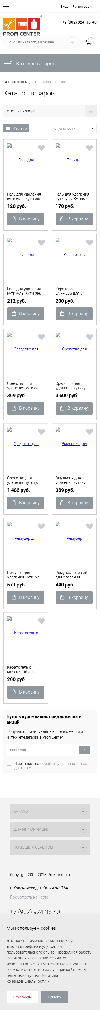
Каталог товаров (35, 63)
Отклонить (22, 997)
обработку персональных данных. (50, 765)
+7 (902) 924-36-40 (79, 22)
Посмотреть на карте (29, 897)
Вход (64, 6)
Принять (55, 997)
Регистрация (82, 6)
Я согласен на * (50, 765)
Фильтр (20, 128)
